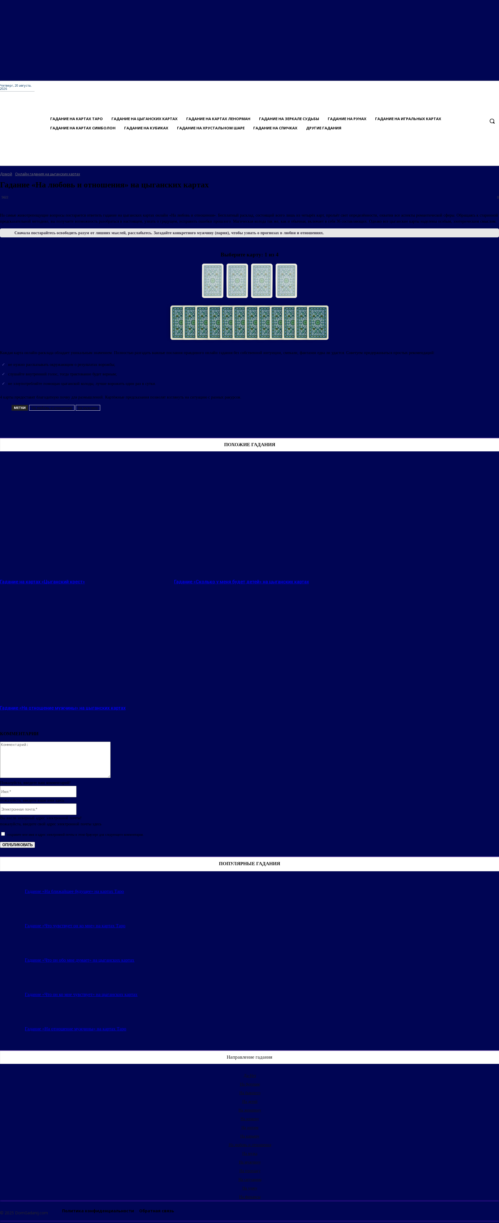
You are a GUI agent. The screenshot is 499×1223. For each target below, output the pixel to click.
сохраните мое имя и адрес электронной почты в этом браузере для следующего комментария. (75, 835)
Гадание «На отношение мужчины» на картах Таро (75, 1028)
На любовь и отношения (51, 407)
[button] (492, 121)
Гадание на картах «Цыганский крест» (42, 581)
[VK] (87, 424)
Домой (6, 174)
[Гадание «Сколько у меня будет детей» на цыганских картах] (258, 518)
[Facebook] (66, 424)
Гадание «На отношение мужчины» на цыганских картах (63, 708)
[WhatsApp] (172, 424)
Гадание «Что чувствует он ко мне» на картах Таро (75, 925)
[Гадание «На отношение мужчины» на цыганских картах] (84, 644)
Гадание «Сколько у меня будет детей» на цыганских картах (241, 581)
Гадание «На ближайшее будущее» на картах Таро (74, 891)
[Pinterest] (151, 424)
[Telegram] (108, 424)
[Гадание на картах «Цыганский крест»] (84, 518)
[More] (194, 424)
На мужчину (88, 407)
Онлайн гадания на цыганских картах (47, 174)
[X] (129, 424)
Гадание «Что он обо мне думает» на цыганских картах (79, 960)
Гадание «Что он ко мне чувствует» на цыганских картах (81, 994)
